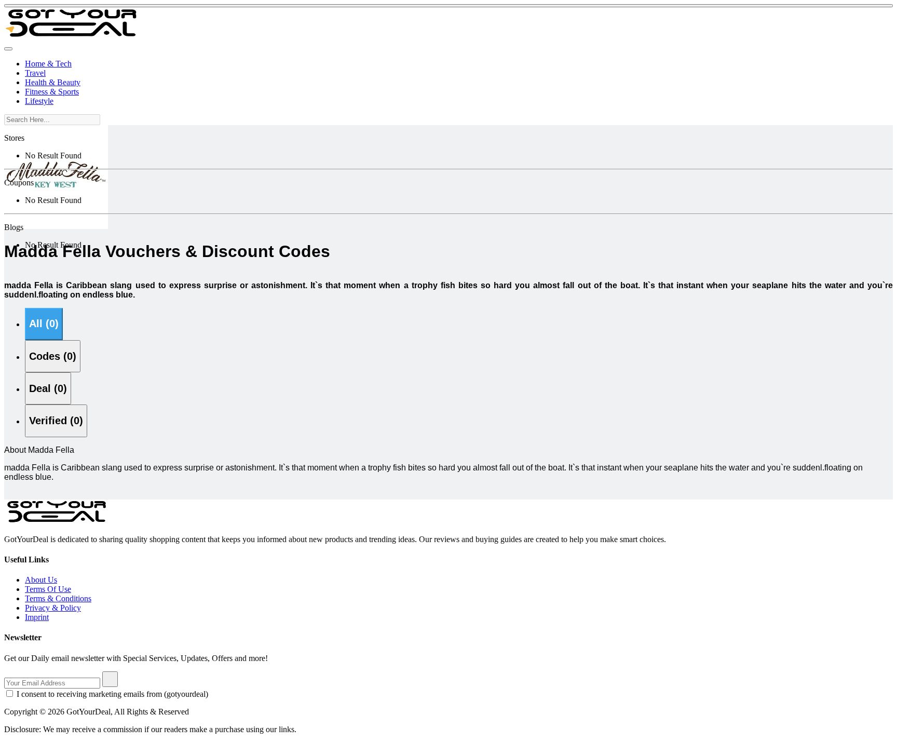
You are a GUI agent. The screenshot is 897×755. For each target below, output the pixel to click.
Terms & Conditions (58, 598)
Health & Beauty (52, 82)
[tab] (44, 324)
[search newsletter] (110, 679)
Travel (35, 73)
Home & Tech (48, 63)
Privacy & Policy (53, 607)
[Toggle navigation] (8, 48)
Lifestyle (39, 101)
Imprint (37, 617)
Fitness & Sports (52, 91)
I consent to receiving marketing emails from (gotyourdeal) (112, 694)
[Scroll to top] (448, 5)
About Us (41, 579)
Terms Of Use (48, 589)
